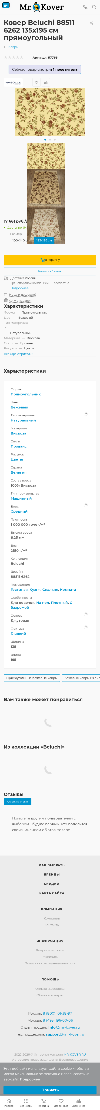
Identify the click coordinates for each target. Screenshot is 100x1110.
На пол (42, 602)
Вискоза (18, 433)
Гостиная (19, 589)
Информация (50, 941)
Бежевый (19, 407)
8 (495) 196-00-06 (58, 1020)
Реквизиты (50, 957)
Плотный (59, 602)
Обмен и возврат (50, 995)
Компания (52, 909)
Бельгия (19, 472)
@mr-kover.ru (64, 1027)
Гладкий (18, 633)
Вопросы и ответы (50, 950)
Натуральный (23, 420)
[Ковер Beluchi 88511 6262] (50, 112)
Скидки (52, 884)
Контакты (51, 925)
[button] (45, 139)
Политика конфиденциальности (50, 963)
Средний (19, 511)
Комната (68, 589)
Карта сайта (51, 893)
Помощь (50, 979)
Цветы (17, 459)
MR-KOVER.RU (75, 1054)
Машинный (21, 498)
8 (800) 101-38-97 (57, 1013)
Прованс (19, 446)
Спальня (50, 589)
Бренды (52, 874)
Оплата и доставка (50, 988)
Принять (50, 1090)
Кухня (35, 589)
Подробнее (19, 288)
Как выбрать (52, 865)
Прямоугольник (26, 394)
